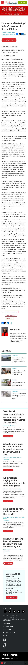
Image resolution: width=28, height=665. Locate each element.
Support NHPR (12, 597)
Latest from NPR (10, 315)
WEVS (4, 648)
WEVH (4, 642)
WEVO (4, 645)
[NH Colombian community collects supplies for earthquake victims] (6, 371)
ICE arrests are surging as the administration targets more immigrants (14, 481)
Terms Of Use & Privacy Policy (10, 632)
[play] (2, 663)
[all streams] (26, 663)
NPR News (9, 318)
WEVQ (4, 646)
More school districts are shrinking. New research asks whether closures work (14, 418)
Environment (15, 355)
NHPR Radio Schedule (8, 626)
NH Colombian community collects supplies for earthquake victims (19, 372)
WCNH (4, 638)
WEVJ (4, 643)
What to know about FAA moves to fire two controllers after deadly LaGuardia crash (13, 449)
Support (23, 2)
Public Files (5, 635)
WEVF (4, 640)
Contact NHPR (6, 623)
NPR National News (11, 312)
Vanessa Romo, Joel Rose (9, 489)
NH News (14, 368)
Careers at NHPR (7, 629)
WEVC (4, 639)
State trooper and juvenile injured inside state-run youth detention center (18, 383)
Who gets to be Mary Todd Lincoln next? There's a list (13, 511)
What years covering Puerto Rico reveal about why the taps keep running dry (13, 542)
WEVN (4, 644)
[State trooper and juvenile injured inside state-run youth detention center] (6, 382)
